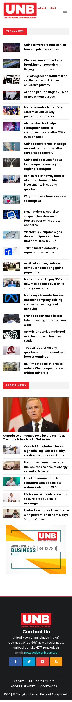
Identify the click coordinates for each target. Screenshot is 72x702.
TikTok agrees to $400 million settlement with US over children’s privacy (45, 80)
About (19, 681)
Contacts (48, 686)
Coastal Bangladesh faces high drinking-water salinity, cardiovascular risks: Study (45, 450)
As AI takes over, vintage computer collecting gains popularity (43, 267)
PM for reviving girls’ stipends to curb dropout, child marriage (45, 498)
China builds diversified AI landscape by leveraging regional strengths (43, 164)
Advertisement (23, 686)
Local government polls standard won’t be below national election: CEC (42, 482)
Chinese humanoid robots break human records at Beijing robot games (43, 64)
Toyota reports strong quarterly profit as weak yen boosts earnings (44, 352)
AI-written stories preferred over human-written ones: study (44, 336)
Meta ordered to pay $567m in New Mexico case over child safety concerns (46, 283)
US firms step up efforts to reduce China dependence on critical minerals (45, 368)
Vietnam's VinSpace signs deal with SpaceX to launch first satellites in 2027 (44, 236)
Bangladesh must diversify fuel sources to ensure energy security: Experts (45, 466)
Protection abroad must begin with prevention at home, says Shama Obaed (46, 514)
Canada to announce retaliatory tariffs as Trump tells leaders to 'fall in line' (34, 438)
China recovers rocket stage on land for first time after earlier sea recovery (45, 148)
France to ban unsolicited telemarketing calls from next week (46, 320)
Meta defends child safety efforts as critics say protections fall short (43, 111)
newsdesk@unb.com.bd (36, 653)
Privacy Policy (41, 681)
